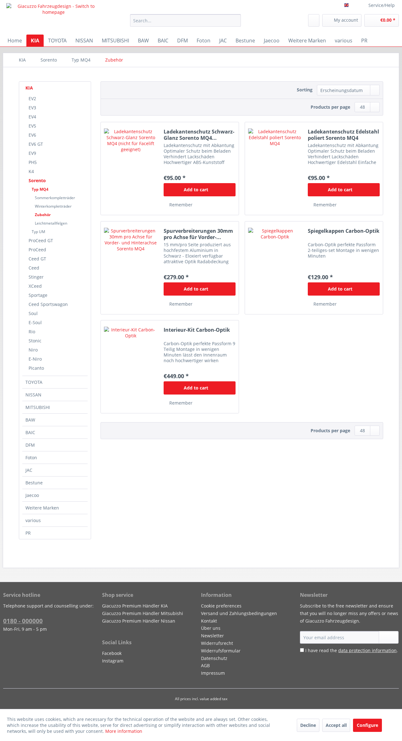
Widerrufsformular (221, 651)
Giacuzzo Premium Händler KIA (135, 606)
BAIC (30, 432)
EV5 (32, 126)
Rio (32, 332)
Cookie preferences (221, 606)
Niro (33, 350)
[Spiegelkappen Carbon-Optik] (275, 268)
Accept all (336, 725)
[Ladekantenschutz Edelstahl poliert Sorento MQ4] (275, 168)
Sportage (38, 295)
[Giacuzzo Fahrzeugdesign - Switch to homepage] (53, 17)
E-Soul (35, 322)
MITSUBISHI (37, 407)
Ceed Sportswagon (48, 304)
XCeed (35, 286)
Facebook (112, 653)
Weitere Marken (42, 508)
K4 (31, 171)
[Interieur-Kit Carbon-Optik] (130, 367)
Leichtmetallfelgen (51, 223)
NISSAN (33, 395)
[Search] (235, 20)
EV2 (32, 98)
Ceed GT (37, 259)
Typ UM (38, 231)
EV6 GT (36, 144)
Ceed (34, 268)
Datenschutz (214, 658)
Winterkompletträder (53, 206)
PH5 (33, 162)
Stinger (36, 277)
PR (28, 533)
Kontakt (209, 621)
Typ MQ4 (40, 189)
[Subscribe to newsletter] (389, 637)
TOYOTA (33, 382)
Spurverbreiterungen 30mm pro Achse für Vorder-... (198, 234)
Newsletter (212, 636)
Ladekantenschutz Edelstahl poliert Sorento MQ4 (343, 134)
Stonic (35, 341)
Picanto (36, 368)
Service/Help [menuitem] (381, 5)
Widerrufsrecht (217, 643)
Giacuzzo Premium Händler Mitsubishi (142, 613)
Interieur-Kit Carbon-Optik (197, 330)
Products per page (330, 107)
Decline (308, 725)
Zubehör (43, 214)
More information (123, 731)
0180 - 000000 (23, 621)
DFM (30, 445)
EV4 (32, 117)
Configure (367, 725)
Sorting (304, 90)
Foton (31, 457)
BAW (30, 420)
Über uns (210, 628)
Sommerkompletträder (55, 197)
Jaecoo (32, 495)
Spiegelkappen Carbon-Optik (343, 231)
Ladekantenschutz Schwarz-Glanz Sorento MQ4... (199, 134)
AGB (205, 665)
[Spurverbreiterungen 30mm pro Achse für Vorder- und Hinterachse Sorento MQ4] (130, 268)
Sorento (37, 180)
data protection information (367, 650)
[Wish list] (313, 20)
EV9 (32, 153)
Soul (33, 313)
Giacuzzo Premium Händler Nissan (138, 621)
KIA (29, 88)
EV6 (32, 135)
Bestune (34, 483)
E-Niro (35, 359)
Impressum (213, 673)
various (33, 520)
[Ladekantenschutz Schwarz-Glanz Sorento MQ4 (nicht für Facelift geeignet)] (130, 168)
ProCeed (37, 250)
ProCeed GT (41, 240)
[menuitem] (185, 20)
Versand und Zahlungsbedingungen (239, 613)
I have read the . (351, 650)
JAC (28, 470)
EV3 (32, 108)
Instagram (112, 661)
